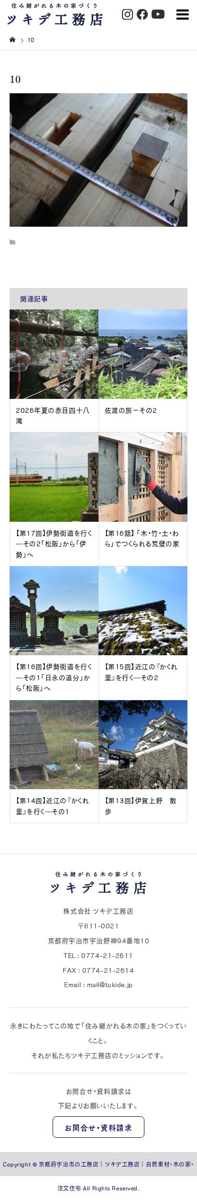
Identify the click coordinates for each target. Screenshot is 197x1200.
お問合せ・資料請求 (98, 1127)
